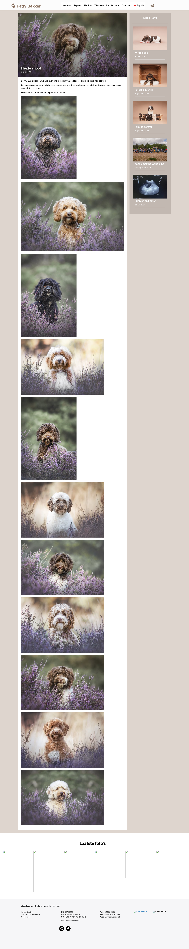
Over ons (126, 5)
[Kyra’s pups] (150, 44)
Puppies (77, 5)
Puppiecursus (112, 5)
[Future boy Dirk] (150, 81)
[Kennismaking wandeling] (150, 155)
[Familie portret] (150, 118)
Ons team (66, 5)
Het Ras (88, 5)
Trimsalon (99, 5)
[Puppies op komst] (150, 192)
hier (67, 921)
